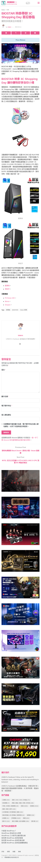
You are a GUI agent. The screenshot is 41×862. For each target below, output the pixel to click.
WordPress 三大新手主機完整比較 (13, 835)
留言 (3, 370)
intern (9, 27)
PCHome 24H (10, 298)
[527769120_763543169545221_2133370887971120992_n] (20, 695)
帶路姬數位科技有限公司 (11, 857)
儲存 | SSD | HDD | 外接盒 (21, 799)
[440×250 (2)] (20, 615)
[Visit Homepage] (9, 3)
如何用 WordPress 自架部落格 (12, 838)
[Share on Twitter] (16, 33)
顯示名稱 (5, 396)
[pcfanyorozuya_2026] (20, 508)
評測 (2, 851)
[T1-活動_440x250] (20, 535)
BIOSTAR (15, 310)
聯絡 (19, 851)
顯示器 (35, 821)
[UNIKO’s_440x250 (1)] (20, 562)
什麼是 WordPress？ (8, 831)
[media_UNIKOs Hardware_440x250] (20, 668)
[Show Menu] (39, 3)
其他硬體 (5, 803)
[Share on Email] (35, 33)
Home (3, 10)
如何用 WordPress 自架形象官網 (12, 840)
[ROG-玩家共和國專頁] (20, 482)
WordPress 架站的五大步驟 (11, 833)
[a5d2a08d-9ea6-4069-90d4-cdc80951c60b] (20, 588)
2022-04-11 (18, 27)
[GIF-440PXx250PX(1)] (20, 748)
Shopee (7, 305)
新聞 (8, 10)
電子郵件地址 (6, 406)
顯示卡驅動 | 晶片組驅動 (20, 821)
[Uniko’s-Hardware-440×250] (20, 722)
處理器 (30, 815)
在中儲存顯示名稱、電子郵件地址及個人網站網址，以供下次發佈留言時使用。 (21, 425)
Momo (7, 301)
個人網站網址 (6, 415)
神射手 (7, 289)
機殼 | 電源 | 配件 (9, 809)
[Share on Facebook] (6, 33)
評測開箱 (16, 818)
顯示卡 (6, 821)
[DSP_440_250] (20, 642)
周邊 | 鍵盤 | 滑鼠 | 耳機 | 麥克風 (22, 803)
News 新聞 (23, 310)
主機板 (6, 799)
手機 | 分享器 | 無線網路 (10, 806)
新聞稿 (8, 310)
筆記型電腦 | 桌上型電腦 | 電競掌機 (13, 815)
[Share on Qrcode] (25, 33)
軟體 (26, 818)
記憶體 (5, 818)
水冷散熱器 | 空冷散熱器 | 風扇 (12, 812)
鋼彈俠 (7, 286)
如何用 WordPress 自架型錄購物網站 (14, 843)
